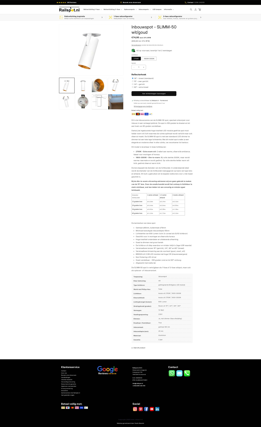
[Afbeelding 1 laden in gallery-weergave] (66, 85)
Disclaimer (64, 390)
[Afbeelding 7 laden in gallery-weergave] (99, 101)
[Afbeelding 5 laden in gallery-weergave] (66, 101)
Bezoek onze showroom (68, 375)
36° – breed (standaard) (144, 78)
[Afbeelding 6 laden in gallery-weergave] (83, 101)
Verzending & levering (68, 382)
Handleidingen (65, 377)
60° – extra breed (141, 87)
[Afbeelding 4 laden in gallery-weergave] (115, 85)
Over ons (64, 373)
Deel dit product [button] (139, 348)
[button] (92, 9)
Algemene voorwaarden (68, 386)
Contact (63, 371)
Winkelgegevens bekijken (143, 106)
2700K (136, 59)
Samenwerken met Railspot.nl (70, 393)
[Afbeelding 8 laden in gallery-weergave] (115, 101)
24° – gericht (139, 84)
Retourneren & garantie (68, 384)
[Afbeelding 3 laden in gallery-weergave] (99, 85)
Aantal (134, 63)
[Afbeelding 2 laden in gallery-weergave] (83, 85)
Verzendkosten (136, 45)
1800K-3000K (149, 59)
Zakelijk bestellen (66, 379)
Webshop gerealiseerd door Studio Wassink (130, 423)
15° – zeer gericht (141, 81)
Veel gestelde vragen (67, 395)
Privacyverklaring (67, 388)
